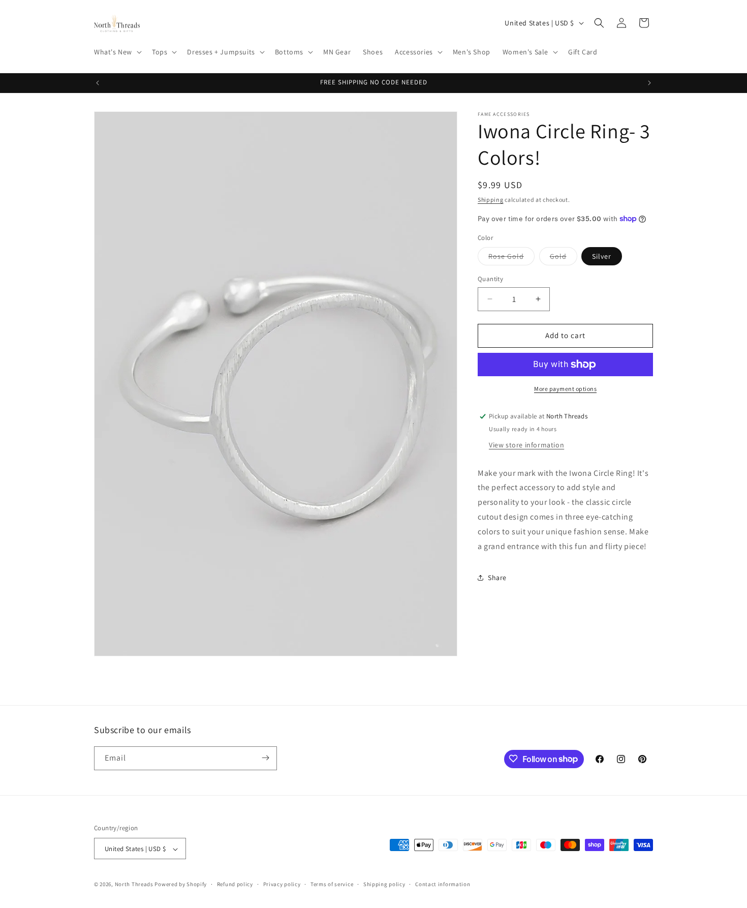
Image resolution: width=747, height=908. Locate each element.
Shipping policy (384, 884)
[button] (117, 52)
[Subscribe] (265, 758)
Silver (601, 256)
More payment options (565, 388)
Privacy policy (282, 884)
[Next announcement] (649, 83)
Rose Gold (511, 258)
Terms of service (331, 884)
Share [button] (497, 577)
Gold (563, 258)
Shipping (491, 199)
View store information (526, 444)
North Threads (134, 884)
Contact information (442, 884)
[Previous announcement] (97, 83)
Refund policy (235, 884)
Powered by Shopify (180, 884)
